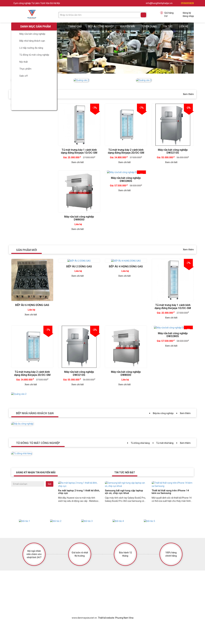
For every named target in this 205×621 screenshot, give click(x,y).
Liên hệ (183, 26)
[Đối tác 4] (118, 521)
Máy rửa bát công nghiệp (32, 33)
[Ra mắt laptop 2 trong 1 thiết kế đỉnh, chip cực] (79, 484)
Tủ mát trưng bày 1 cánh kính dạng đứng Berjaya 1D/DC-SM (79, 151)
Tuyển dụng (149, 26)
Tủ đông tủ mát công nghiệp (34, 54)
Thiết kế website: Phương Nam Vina (115, 618)
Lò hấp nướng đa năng (31, 47)
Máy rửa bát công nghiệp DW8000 (79, 218)
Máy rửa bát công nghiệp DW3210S (173, 151)
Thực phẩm (25, 68)
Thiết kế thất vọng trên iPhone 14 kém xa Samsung (170, 492)
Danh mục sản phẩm (35, 26)
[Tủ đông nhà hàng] (21, 455)
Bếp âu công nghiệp (101, 26)
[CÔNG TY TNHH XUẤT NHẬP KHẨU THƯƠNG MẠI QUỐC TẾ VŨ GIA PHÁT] (32, 14)
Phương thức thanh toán (86, 606)
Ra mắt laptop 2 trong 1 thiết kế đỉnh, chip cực (79, 492)
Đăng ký (187, 13)
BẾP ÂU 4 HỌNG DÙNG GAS (126, 266)
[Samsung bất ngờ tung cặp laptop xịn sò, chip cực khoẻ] (126, 484)
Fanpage (119, 591)
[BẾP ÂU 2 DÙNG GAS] (79, 260)
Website (119, 596)
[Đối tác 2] (55, 521)
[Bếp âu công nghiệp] (22, 426)
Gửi (49, 484)
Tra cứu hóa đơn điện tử (86, 591)
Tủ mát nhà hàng (164, 443)
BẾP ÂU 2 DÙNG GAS (79, 266)
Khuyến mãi (127, 26)
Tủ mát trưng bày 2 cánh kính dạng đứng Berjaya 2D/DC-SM (126, 151)
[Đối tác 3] (87, 521)
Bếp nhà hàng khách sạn (32, 40)
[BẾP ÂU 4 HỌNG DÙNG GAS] (126, 260)
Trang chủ (75, 26)
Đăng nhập (188, 16)
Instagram (120, 606)
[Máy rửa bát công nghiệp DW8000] (79, 191)
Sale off (23, 75)
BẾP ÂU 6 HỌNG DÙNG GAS (32, 305)
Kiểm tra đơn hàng (83, 596)
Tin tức (167, 26)
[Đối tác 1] (24, 521)
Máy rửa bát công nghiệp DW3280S (126, 179)
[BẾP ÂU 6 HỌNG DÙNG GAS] (32, 280)
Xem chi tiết (77, 162)
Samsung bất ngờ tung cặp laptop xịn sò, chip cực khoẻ (124, 492)
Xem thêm (188, 94)
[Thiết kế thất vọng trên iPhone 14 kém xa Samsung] (173, 484)
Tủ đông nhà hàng (140, 443)
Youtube (119, 601)
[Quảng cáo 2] (18, 396)
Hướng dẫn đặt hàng (84, 601)
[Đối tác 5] (149, 521)
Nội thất (23, 61)
